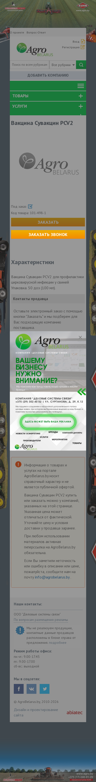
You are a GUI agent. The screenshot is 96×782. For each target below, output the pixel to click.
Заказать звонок (48, 234)
